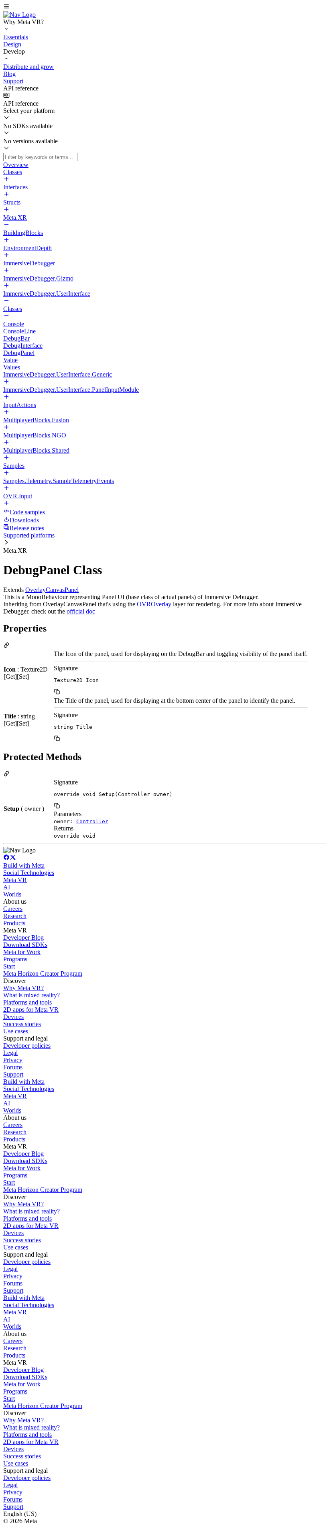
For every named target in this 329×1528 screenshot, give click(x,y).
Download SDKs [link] (25, 944)
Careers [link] (12, 908)
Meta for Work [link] (22, 951)
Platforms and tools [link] (27, 1002)
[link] (19, 14)
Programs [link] (15, 959)
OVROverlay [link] (154, 604)
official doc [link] (81, 611)
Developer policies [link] (27, 1045)
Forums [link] (12, 1067)
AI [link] (6, 887)
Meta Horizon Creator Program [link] (42, 973)
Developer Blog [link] (23, 937)
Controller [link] (92, 821)
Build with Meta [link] (24, 865)
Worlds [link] (12, 894)
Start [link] (9, 966)
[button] (164, 7)
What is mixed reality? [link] (31, 995)
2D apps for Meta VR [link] (31, 1009)
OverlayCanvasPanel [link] (52, 589)
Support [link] (13, 1074)
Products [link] (14, 923)
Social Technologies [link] (28, 872)
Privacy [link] (12, 1060)
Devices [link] (13, 1016)
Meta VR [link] (15, 879)
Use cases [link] (15, 1031)
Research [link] (14, 915)
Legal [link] (10, 1052)
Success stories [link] (22, 1024)
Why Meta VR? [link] (23, 988)
